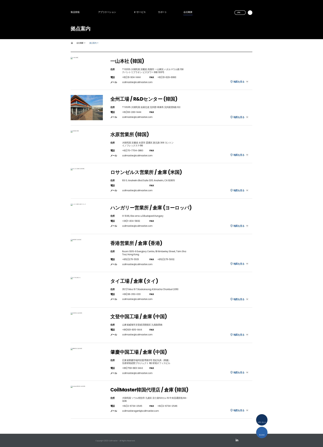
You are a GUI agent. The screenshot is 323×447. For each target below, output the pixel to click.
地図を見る (238, 81)
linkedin (237, 440)
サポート (162, 12)
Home (73, 43)
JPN (238, 12)
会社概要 (187, 12)
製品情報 (75, 12)
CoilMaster (82, 5)
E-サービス (140, 12)
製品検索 (262, 435)
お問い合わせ (262, 422)
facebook (251, 440)
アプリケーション (107, 12)
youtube (244, 440)
